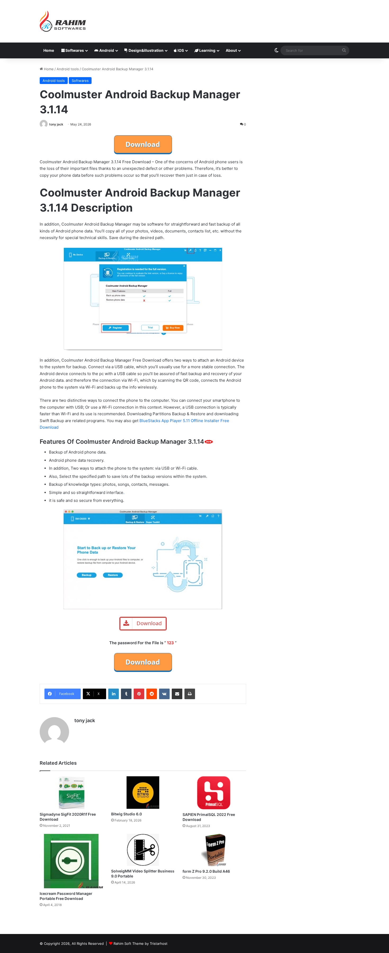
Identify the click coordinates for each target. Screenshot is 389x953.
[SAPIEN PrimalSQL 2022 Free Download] (214, 792)
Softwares (74, 50)
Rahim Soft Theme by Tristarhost (141, 943)
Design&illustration (146, 50)
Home (48, 50)
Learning (206, 50)
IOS (180, 50)
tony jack (56, 124)
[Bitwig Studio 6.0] (143, 792)
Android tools (68, 69)
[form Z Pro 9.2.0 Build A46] (214, 850)
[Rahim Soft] (63, 21)
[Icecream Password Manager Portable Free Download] (71, 861)
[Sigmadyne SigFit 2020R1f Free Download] (71, 792)
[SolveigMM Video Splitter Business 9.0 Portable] (143, 850)
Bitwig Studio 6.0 (126, 814)
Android (106, 50)
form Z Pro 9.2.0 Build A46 (206, 871)
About (231, 50)
